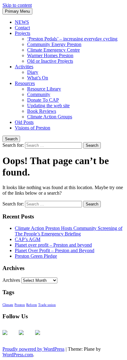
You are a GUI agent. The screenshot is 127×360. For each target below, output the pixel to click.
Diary (32, 72)
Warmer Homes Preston (50, 55)
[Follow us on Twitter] (26, 337)
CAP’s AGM (27, 239)
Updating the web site (48, 105)
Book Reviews (41, 111)
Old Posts (24, 122)
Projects (22, 33)
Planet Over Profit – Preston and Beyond (54, 250)
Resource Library (44, 88)
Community (38, 94)
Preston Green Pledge (36, 256)
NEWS (22, 22)
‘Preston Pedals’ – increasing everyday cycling (72, 38)
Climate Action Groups (49, 116)
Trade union (47, 305)
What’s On (37, 77)
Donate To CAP (43, 100)
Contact (22, 27)
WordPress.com (17, 354)
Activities (24, 66)
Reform (31, 305)
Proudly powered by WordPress (33, 349)
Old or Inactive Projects (50, 61)
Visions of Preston (32, 127)
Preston (19, 305)
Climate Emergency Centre (53, 50)
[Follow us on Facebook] (9, 337)
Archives (11, 280)
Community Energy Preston (54, 44)
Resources (25, 83)
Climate (7, 305)
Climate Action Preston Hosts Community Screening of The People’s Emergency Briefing (68, 231)
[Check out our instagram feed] (42, 337)
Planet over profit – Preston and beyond (53, 245)
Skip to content (17, 5)
